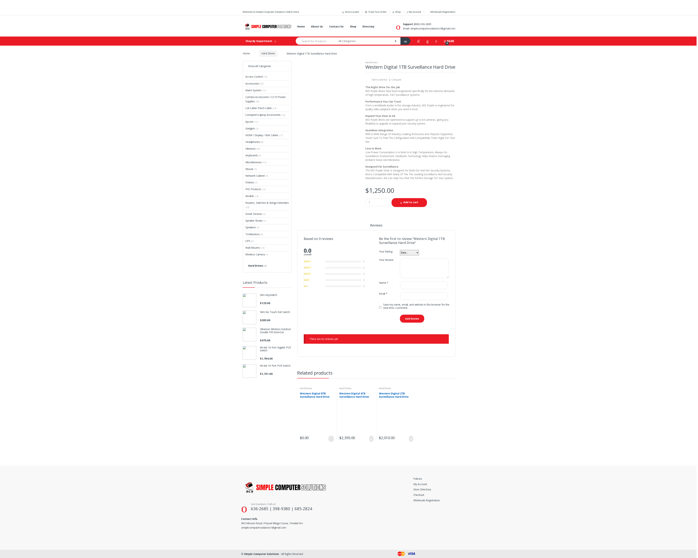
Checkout (418, 495)
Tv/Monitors (254, 234)
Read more (331, 439)
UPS (249, 241)
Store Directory (422, 489)
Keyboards (253, 155)
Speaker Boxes (255, 220)
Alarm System (255, 90)
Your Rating (385, 251)
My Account (415, 11)
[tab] (376, 227)
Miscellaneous (255, 162)
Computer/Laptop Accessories (265, 115)
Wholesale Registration (442, 11)
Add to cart (410, 202)
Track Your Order (377, 11)
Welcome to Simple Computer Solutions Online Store (271, 11)
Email (383, 293)
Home (301, 26)
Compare (396, 79)
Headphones (254, 142)
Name (383, 282)
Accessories (254, 83)
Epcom (251, 121)
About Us (317, 26)
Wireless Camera (256, 254)
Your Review (386, 260)
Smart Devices (255, 214)
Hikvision (252, 148)
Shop (398, 11)
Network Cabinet (256, 175)
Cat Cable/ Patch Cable (260, 108)
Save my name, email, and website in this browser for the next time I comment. (416, 306)
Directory (368, 26)
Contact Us (336, 26)
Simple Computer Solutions (261, 554)
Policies (417, 478)
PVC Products (255, 189)
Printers (251, 182)
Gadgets (251, 128)
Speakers (252, 227)
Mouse (251, 169)
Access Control (256, 76)
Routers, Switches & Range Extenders (267, 205)
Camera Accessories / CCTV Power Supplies (265, 99)
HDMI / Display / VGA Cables (264, 135)
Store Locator (352, 11)
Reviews (376, 225)
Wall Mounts (254, 247)
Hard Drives (268, 53)
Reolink (251, 196)
